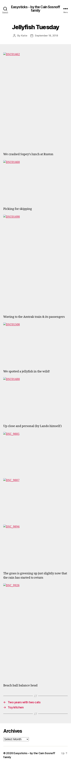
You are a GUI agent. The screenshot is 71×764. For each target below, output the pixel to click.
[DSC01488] (35, 398)
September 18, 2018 (46, 35)
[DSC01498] (35, 263)
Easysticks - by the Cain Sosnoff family (35, 8)
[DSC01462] (35, 100)
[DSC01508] (35, 344)
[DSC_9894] (35, 546)
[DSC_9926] (35, 631)
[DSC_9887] (35, 499)
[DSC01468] (35, 181)
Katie (24, 35)
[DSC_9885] (35, 453)
